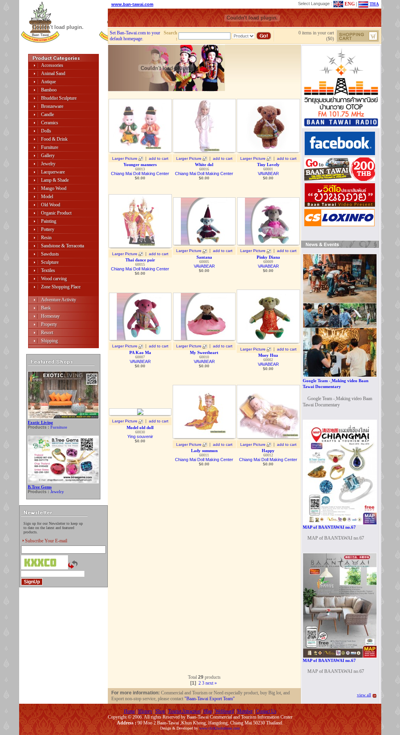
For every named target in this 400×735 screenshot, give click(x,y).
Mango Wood (53, 188)
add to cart (158, 158)
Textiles (48, 270)
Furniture (49, 147)
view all (364, 694)
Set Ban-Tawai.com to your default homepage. (135, 35)
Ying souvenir (140, 436)
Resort (47, 332)
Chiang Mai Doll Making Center (140, 173)
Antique (48, 81)
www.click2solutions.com (219, 728)
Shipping (49, 340)
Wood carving (54, 278)
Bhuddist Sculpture (59, 98)
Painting (48, 221)
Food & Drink (54, 139)
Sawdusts (50, 254)
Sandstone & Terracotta (62, 246)
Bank (46, 308)
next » (211, 683)
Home (129, 711)
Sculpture (50, 262)
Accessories (52, 65)
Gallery (48, 155)
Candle (47, 114)
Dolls (46, 131)
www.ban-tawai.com (132, 4)
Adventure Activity (58, 299)
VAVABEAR (268, 173)
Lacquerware (53, 172)
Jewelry (48, 163)
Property (49, 324)
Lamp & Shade (55, 180)
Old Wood (50, 204)
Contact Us (266, 711)
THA (374, 4)
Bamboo (49, 90)
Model (47, 196)
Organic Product (56, 213)
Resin (46, 237)
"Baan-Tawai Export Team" (209, 698)
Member (245, 711)
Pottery (47, 229)
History (145, 711)
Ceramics (49, 122)
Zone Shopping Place (60, 287)
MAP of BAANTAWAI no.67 (329, 527)
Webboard (224, 711)
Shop (160, 711)
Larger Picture (125, 158)
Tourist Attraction (184, 711)
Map (208, 711)
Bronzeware (52, 106)
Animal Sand (53, 73)
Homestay (50, 316)
